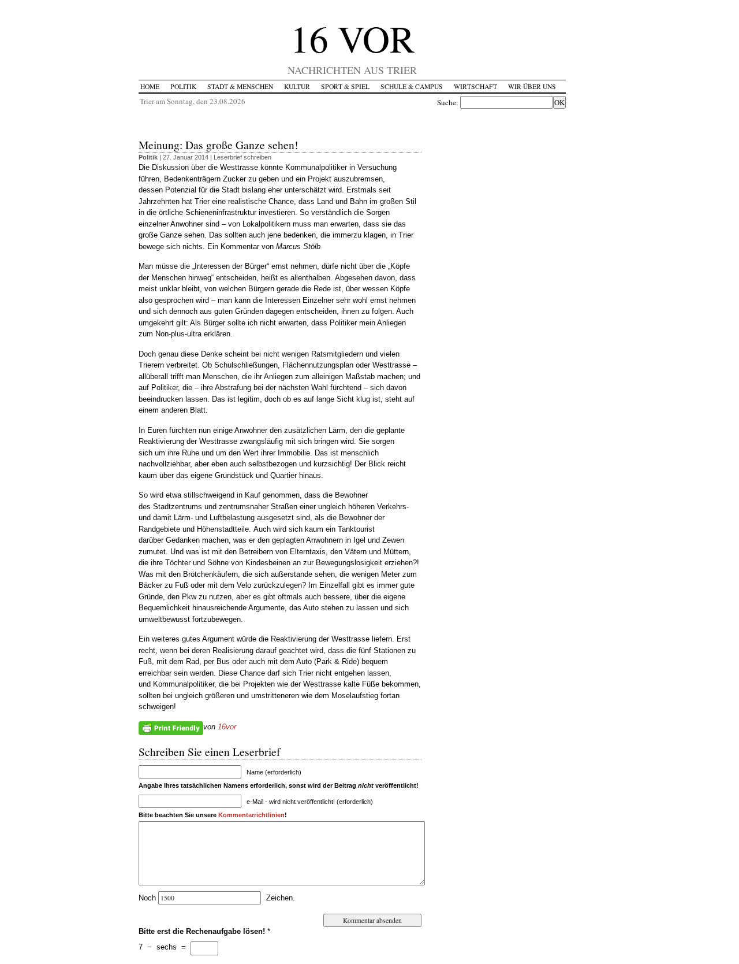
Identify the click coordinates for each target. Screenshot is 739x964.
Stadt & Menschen (240, 86)
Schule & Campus (411, 86)
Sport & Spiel (345, 86)
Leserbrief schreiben (242, 157)
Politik (183, 86)
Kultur (297, 86)
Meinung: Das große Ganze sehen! (218, 144)
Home (149, 86)
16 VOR (352, 38)
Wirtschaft (475, 86)
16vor (227, 726)
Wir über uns (532, 86)
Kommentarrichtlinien (251, 814)
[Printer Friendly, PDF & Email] (171, 727)
